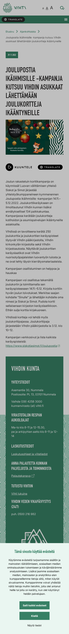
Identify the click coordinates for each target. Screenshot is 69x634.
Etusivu (10, 31)
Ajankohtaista (28, 31)
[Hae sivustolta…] (62, 8)
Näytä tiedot (34, 625)
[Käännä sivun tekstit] (13, 19)
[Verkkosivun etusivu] (14, 8)
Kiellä (34, 615)
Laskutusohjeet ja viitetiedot (29, 454)
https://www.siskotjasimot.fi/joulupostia (31, 346)
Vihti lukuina (19, 493)
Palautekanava (21, 476)
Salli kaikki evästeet (34, 605)
